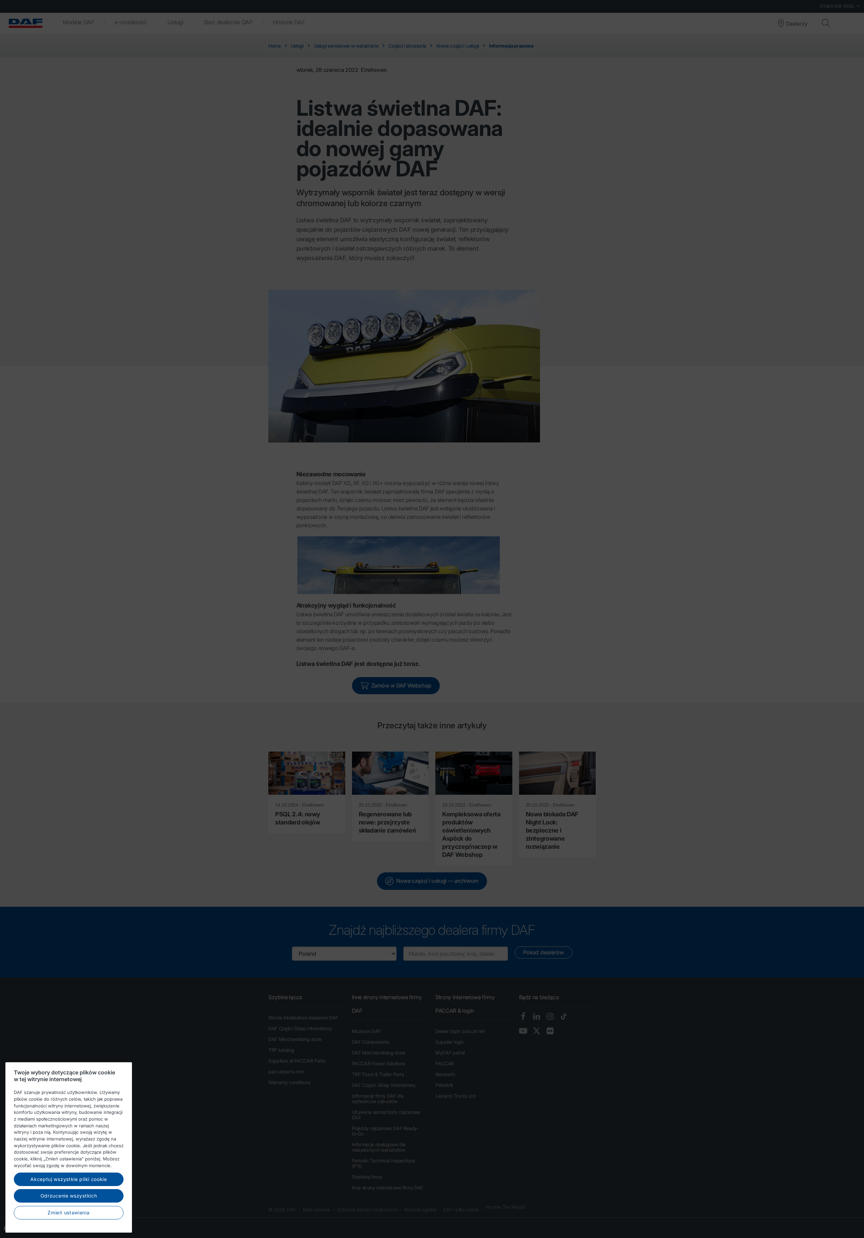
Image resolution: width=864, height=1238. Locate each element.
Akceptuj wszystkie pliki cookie (68, 1179)
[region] (68, 1147)
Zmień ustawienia (68, 1212)
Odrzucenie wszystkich (68, 1196)
